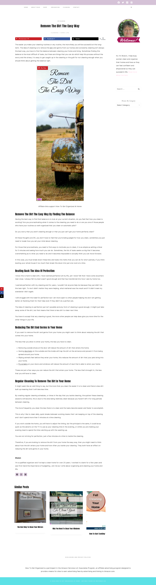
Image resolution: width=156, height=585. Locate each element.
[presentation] (30, 507)
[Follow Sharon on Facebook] (17, 474)
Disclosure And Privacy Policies (78, 557)
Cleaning (66, 7)
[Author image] (56, 21)
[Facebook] (119, 2)
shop (45, 7)
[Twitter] (123, 2)
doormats (28, 351)
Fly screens (22, 364)
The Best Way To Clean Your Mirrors (30, 527)
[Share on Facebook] (2, 292)
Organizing (55, 7)
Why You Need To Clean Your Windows (66, 528)
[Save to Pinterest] (2, 289)
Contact (76, 7)
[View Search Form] (131, 7)
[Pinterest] (131, 2)
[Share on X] (2, 296)
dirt (51, 48)
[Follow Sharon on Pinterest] (25, 474)
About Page (35, 7)
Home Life (65, 32)
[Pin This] (42, 68)
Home (26, 7)
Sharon (62, 21)
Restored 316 (101, 581)
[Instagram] (127, 2)
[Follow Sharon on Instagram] (21, 474)
